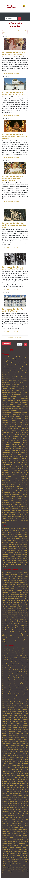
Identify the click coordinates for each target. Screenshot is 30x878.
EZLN (12, 588)
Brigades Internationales (9, 580)
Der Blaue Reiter (22, 396)
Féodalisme (13, 410)
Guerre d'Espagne (18, 416)
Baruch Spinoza (22, 668)
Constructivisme (22, 389)
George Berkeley (12, 727)
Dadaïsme (5, 396)
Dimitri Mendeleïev (17, 696)
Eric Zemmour (19, 708)
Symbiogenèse (23, 506)
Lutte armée (6, 442)
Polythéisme (6, 470)
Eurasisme (15, 408)
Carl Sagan (12, 676)
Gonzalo (16, 737)
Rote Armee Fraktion (21, 628)
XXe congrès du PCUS (16, 520)
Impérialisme (23, 422)
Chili (26, 536)
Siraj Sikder (14, 851)
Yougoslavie (5, 566)
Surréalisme (14, 506)
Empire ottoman (15, 542)
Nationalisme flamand (16, 606)
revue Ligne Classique (19, 492)
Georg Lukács (6, 725)
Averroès (9, 668)
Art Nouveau (14, 367)
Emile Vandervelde (7, 706)
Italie (3, 550)
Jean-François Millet (14, 763)
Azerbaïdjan (5, 534)
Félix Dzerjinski (17, 714)
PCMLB (11, 622)
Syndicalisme (14, 508)
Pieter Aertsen (22, 829)
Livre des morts (16, 440)
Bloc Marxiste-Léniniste (20, 578)
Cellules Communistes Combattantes (16, 582)
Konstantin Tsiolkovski (16, 781)
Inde (15, 548)
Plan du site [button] (6, 343)
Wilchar (25, 869)
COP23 (25, 390)
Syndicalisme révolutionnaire (10, 634)
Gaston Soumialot (21, 723)
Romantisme (5, 494)
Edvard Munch (13, 702)
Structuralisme (23, 504)
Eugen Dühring (16, 712)
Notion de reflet (7, 458)
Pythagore (24, 833)
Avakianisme (23, 369)
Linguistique (5, 440)
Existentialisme (23, 408)
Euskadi (25, 544)
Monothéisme (6, 450)
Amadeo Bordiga (7, 658)
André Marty (18, 660)
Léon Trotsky (11, 787)
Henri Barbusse (7, 743)
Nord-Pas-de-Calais (15, 554)
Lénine (11, 785)
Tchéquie (19, 560)
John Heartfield (19, 767)
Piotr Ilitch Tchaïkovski (20, 831)
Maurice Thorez (7, 799)
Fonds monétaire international (12, 590)
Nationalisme (6, 452)
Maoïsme (24, 442)
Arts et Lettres (23, 367)
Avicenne (15, 668)
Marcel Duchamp (17, 795)
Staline (25, 851)
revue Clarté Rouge (21, 488)
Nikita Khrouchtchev (8, 811)
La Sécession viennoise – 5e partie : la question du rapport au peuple (14, 225)
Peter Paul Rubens (16, 823)
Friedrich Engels (17, 719)
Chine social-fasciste (13, 538)
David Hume (13, 694)
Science (25, 494)
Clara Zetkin (14, 684)
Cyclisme (24, 394)
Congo (4, 540)
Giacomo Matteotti (7, 737)
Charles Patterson (7, 682)
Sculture (13, 496)
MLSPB (18, 600)
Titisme (19, 512)
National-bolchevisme (14, 604)
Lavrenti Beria (21, 783)
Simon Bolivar (6, 851)
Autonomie (21, 576)
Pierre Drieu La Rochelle (16, 825)
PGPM (10, 624)
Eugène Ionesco (7, 714)
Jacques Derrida (7, 755)
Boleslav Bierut (6, 674)
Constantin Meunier (15, 688)
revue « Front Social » (8, 488)
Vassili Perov (6, 863)
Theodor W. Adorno (15, 853)
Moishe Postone (14, 807)
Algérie (25, 528)
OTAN (4, 612)
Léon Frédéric (19, 785)
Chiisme (20, 381)
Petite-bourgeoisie (22, 462)
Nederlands (24, 452)
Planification (12, 468)
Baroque (12, 371)
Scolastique (5, 496)
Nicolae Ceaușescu (21, 809)
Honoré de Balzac (13, 747)
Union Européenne (13, 562)
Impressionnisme (7, 424)
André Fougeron (7, 660)
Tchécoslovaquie (11, 560)
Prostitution (24, 474)
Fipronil (4, 412)
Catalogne (21, 536)
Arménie (18, 532)
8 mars (21, 357)
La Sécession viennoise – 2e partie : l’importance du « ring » (13, 93)
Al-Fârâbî (22, 648)
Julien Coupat (19, 773)
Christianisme (6, 383)
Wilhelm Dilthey (6, 871)
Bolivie (25, 534)
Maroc (4, 552)
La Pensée (14, 432)
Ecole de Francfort (21, 402)
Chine (4, 538)
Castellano (24, 377)
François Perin (6, 717)
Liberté (25, 438)
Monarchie (18, 448)
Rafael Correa (6, 835)
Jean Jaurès (20, 761)
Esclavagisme (16, 406)
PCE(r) (22, 620)
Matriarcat (5, 448)
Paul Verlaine (20, 821)
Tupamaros (24, 634)
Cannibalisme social (9, 375)
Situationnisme (23, 500)
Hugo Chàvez (23, 749)
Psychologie (5, 478)
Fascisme (24, 588)
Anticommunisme (22, 361)
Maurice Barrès (22, 797)
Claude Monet (13, 686)
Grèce (19, 546)
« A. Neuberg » (7, 648)
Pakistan (24, 554)
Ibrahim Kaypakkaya (8, 751)
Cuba (9, 540)
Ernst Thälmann (6, 712)
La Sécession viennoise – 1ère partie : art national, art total (13, 53)
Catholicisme (6, 379)
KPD (26, 596)
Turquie (25, 560)
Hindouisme (24, 420)
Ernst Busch (9, 710)
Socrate (20, 851)
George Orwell (17, 729)
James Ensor (11, 757)
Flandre (9, 412)
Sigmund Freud (23, 849)
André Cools (23, 658)
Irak (19, 548)
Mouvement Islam (14, 602)
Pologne (25, 556)
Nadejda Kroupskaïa (8, 809)
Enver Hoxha (10, 708)
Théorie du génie (16, 510)
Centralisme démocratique (19, 379)
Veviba (17, 518)
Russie (25, 558)
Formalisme (5, 414)
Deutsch (4, 398)
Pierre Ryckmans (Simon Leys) (17, 827)
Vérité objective (7, 518)
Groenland (24, 546)
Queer (15, 478)
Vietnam (25, 564)
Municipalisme (16, 450)
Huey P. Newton (13, 749)
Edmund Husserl (17, 700)
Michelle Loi (6, 805)
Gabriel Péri (19, 721)
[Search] (19, 18)
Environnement (6, 406)
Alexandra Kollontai (14, 652)
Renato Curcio (6, 839)
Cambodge (15, 536)
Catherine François (7, 678)
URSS (21, 562)
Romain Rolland (12, 843)
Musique (24, 450)
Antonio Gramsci (17, 664)
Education (19, 404)
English (25, 404)
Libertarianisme (16, 438)
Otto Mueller (23, 815)
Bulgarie (8, 536)
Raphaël (25, 835)
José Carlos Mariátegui (14, 769)
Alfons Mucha (14, 656)
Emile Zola (17, 706)
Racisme (16, 480)
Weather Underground (13, 640)
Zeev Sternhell (6, 873)
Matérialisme (6, 444)
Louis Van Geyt (7, 791)
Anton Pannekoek (7, 664)
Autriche (25, 532)
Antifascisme (6, 363)
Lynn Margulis (13, 793)
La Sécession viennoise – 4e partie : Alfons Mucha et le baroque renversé (12, 178)
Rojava (14, 558)
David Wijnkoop (22, 694)
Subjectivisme (6, 506)
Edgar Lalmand (22, 698)
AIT (3, 572)
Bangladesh (13, 534)
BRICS (25, 373)
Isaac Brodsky (12, 753)
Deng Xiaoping (6, 696)
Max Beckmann (18, 799)
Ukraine (4, 562)
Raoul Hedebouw (17, 835)
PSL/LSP (17, 626)
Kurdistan (20, 550)
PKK (15, 624)
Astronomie (5, 369)
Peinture (12, 462)
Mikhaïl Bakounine (16, 805)
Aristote (10, 666)
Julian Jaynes (11, 773)
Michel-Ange (23, 803)
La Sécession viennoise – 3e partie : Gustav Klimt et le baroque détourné (14, 136)
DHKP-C (14, 586)
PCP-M (17, 622)
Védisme (24, 516)
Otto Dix (17, 815)
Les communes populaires (18, 436)
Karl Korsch (11, 777)
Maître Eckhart (23, 793)
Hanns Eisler (23, 741)
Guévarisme (14, 420)
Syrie (3, 560)
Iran (22, 548)
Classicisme (23, 383)
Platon (4, 833)
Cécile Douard (18, 678)
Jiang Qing (10, 767)
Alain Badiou (9, 650)
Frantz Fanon (15, 717)
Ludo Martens (18, 791)
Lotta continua (6, 600)
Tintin (3, 859)
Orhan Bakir (11, 815)
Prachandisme (15, 472)
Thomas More (12, 857)
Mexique (10, 552)
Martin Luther (13, 797)
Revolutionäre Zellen (8, 628)
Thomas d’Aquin (16, 855)
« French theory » (7, 357)
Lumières (24, 440)
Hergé (18, 745)
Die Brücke (17, 400)
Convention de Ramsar (11, 390)
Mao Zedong (6, 795)
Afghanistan (5, 528)
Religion (13, 484)
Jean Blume (12, 759)
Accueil (5, 31)
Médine (21, 801)
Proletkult (15, 474)
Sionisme (14, 500)
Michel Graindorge (13, 803)
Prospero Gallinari (16, 833)
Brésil (4, 536)
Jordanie (13, 550)
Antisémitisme (6, 365)
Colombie (24, 538)
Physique (16, 466)
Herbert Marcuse (10, 745)
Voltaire (12, 867)
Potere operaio (22, 624)
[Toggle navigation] (3, 14)
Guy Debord (15, 741)
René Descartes (18, 839)
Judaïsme (9, 428)
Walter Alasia (19, 867)
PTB (22, 626)
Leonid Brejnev (20, 787)
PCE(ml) (17, 620)
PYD (26, 626)
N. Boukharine (23, 807)
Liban (25, 550)
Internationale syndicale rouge (18, 594)
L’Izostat (4, 598)
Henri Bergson (17, 743)
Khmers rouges (12, 596)
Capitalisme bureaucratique (10, 377)
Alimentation (11, 359)
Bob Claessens (12, 672)
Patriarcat (15, 460)
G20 (18, 414)
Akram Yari (16, 648)
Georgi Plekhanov (14, 735)
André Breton (16, 658)
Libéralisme (5, 438)
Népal (25, 552)
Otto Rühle (5, 817)
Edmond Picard (6, 700)
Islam (4, 428)
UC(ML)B (4, 636)
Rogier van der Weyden (15, 841)
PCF (26, 620)
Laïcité (19, 432)
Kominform (21, 596)
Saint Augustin (7, 845)
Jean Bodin (20, 759)
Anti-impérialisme (7, 361)
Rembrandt (24, 837)
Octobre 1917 (23, 458)
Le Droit (9, 434)
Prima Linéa (10, 626)
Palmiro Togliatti (22, 817)
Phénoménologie (7, 464)
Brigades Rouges (22, 580)
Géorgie (14, 546)
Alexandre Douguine (15, 654)
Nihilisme (5, 456)
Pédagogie (5, 462)
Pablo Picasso (13, 817)
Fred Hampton (6, 719)
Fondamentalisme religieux (19, 412)
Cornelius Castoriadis (16, 690)
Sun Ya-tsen (5, 853)
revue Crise (6, 490)
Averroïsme (5, 371)
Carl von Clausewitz (21, 676)
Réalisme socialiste (9, 482)
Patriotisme (24, 460)
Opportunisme (6, 460)
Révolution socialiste (21, 486)
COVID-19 (21, 392)
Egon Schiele (23, 702)
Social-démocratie (15, 632)
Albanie (19, 528)
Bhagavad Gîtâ (20, 371)
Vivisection (5, 520)
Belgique (20, 534)
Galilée (12, 723)
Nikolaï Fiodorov (19, 811)
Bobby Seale (23, 672)
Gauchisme (24, 414)
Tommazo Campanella (16, 859)
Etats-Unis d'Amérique (15, 544)
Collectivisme (15, 385)
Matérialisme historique (9, 446)
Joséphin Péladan (17, 771)
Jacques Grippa (17, 755)
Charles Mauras (22, 680)
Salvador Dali (17, 845)
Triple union (11, 514)
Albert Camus (17, 650)
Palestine (5, 556)
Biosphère (18, 373)
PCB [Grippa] (10, 620)
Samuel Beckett (15, 847)
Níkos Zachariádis (15, 813)
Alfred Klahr (23, 656)
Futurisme (13, 414)
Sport (16, 504)
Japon (8, 550)
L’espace (13, 430)
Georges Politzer (7, 733)
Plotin (8, 833)
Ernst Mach (17, 710)
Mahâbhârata (16, 442)
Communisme (15, 387)
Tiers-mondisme (11, 512)
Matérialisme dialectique (19, 444)
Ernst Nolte (24, 710)
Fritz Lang (12, 721)
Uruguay (11, 564)
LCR (26, 598)
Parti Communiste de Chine (16, 614)
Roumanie (19, 558)
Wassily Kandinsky (15, 869)
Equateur (24, 542)
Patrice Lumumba (17, 819)
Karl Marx (18, 777)
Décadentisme (13, 396)
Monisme (24, 448)
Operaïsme (24, 610)
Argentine (10, 532)
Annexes (24, 359)
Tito (8, 859)
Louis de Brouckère (21, 789)
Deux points (11, 398)
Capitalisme (24, 375)
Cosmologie (14, 392)
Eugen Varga (23, 712)
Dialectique (10, 400)
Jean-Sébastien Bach (13, 765)
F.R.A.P (18, 588)
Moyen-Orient (18, 552)
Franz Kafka (23, 717)
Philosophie (24, 464)
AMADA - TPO (11, 572)
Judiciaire (15, 428)
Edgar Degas (12, 698)
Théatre (20, 508)
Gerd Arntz (24, 735)
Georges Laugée (22, 731)
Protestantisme (6, 476)
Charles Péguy (18, 682)
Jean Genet (12, 761)
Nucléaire (15, 458)
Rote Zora (5, 630)
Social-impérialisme (8, 502)
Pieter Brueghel (7, 831)
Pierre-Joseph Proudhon (9, 829)
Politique (24, 468)
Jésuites (4, 596)
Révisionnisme (23, 484)
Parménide (5, 819)
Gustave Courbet (22, 739)
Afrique (13, 528)
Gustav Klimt (23, 737)
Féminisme (5, 410)
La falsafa (21, 430)
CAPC (4, 582)
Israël (25, 548)
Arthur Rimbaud (18, 666)
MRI (26, 602)
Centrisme (5, 381)
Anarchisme (14, 574)
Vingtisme (24, 518)
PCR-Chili (24, 622)
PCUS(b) (4, 624)
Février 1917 (23, 410)
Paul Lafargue (12, 821)
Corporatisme (6, 392)
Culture (20, 31)
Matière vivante (22, 446)
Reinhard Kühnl (14, 837)
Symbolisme (5, 508)
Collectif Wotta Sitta (8, 584)
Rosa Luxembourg (22, 843)
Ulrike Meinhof (22, 861)
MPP (22, 602)
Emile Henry (23, 704)
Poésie (19, 468)
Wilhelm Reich (16, 871)
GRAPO (14, 592)
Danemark (16, 540)
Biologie (10, 373)
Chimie (25, 381)
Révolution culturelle (8, 486)
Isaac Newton (23, 753)
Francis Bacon (23, 715)
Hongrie (10, 548)
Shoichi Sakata (13, 849)
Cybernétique (17, 394)
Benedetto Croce (7, 670)
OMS (18, 610)
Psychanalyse (23, 476)
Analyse (13, 31)
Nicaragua (5, 554)
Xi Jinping (24, 871)
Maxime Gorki (14, 801)
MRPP (4, 604)
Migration (11, 448)
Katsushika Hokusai (16, 779)
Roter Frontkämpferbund (15, 630)
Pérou (19, 556)
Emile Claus (5, 704)
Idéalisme (14, 422)
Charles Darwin (13, 680)
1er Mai (16, 357)
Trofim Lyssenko (12, 861)
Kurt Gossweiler (11, 783)
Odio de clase (12, 610)
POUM (4, 626)
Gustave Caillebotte (8, 739)
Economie (11, 404)
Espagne (4, 544)
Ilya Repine (19, 751)
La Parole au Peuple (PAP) (16, 598)
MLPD (13, 600)
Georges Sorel (18, 733)
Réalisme (24, 480)
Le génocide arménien (19, 434)
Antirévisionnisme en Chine (19, 363)
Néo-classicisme (7, 454)
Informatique (16, 424)
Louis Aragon (10, 789)
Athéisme (14, 369)
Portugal (4, 558)
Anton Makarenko (22, 662)
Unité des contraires (14, 516)
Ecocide (11, 402)
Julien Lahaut (11, 775)
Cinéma (15, 383)
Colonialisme (23, 385)
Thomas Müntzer (22, 857)
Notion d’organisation (20, 456)
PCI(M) (4, 622)
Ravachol (4, 837)
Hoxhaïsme (5, 422)
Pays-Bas (12, 556)
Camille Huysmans (17, 674)
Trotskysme (20, 514)
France (10, 546)
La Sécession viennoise (12, 73)
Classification (6, 385)
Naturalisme (15, 452)
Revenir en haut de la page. (15, 338)
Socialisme (18, 502)
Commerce (5, 387)
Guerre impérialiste (15, 418)
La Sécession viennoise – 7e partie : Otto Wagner (12, 310)
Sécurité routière (16, 498)
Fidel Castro (13, 715)
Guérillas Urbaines (7, 416)
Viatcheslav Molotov (17, 863)
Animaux (19, 359)
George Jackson (22, 727)
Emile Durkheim (14, 704)
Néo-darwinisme (22, 454)
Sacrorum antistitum (16, 494)
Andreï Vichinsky (12, 662)
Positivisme (17, 470)
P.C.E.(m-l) (10, 612)
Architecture (18, 365)
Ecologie (4, 404)
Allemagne (5, 530)
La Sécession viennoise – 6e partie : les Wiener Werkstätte (13, 268)
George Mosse (6, 729)
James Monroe (20, 757)
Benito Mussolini (18, 670)
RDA (9, 558)
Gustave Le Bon (7, 741)
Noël (11, 456)
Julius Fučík (20, 775)
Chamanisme (13, 381)
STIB (26, 632)
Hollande (4, 548)
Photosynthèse (6, 466)
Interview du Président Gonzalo (18, 426)
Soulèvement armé (8, 504)
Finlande (4, 546)
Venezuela (18, 564)
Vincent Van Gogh (14, 865)
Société (25, 502)
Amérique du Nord (15, 530)
